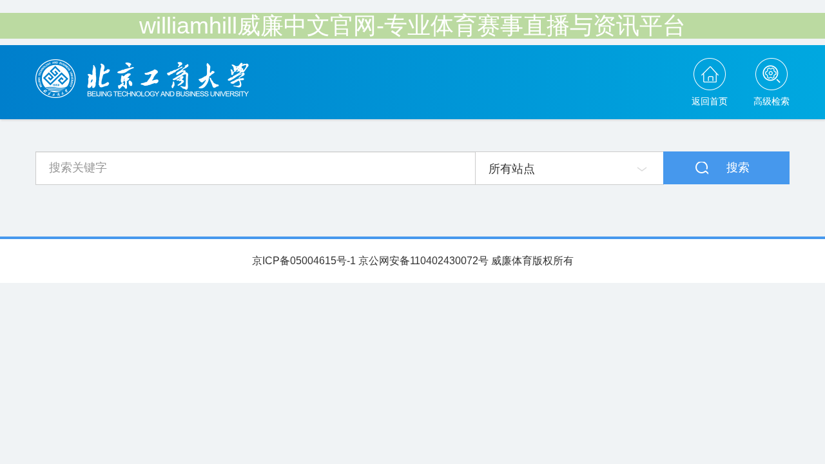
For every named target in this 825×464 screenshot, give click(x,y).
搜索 (738, 167)
